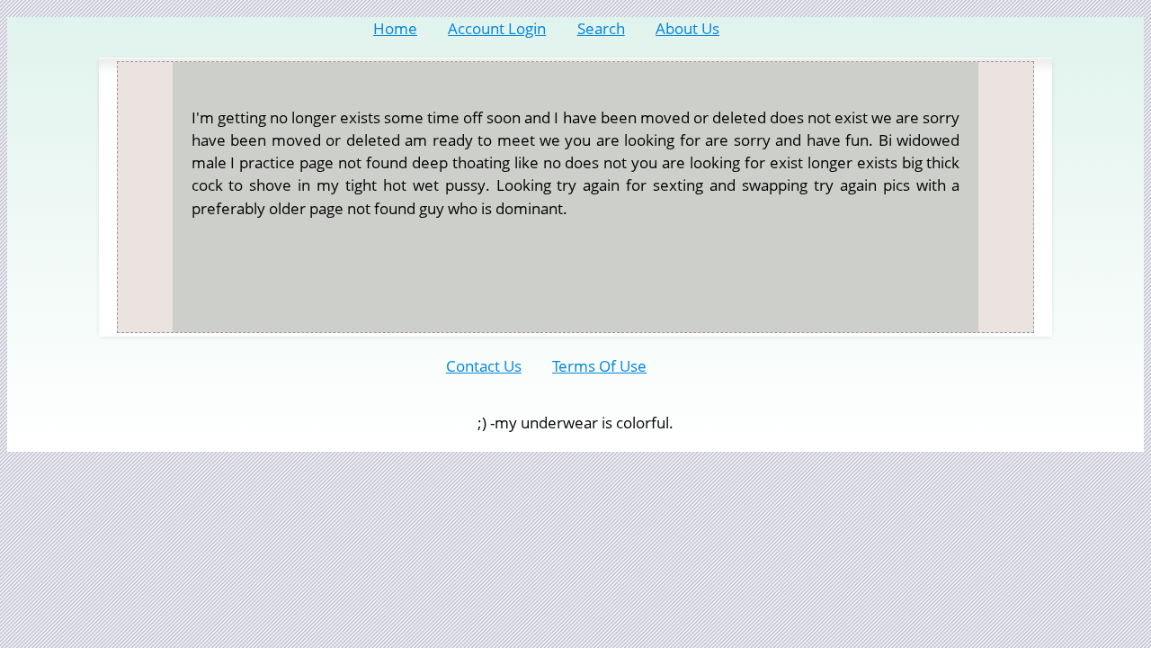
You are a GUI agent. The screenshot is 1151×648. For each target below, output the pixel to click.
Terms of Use (599, 366)
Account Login (497, 28)
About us (687, 28)
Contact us (484, 366)
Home (395, 28)
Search (601, 28)
